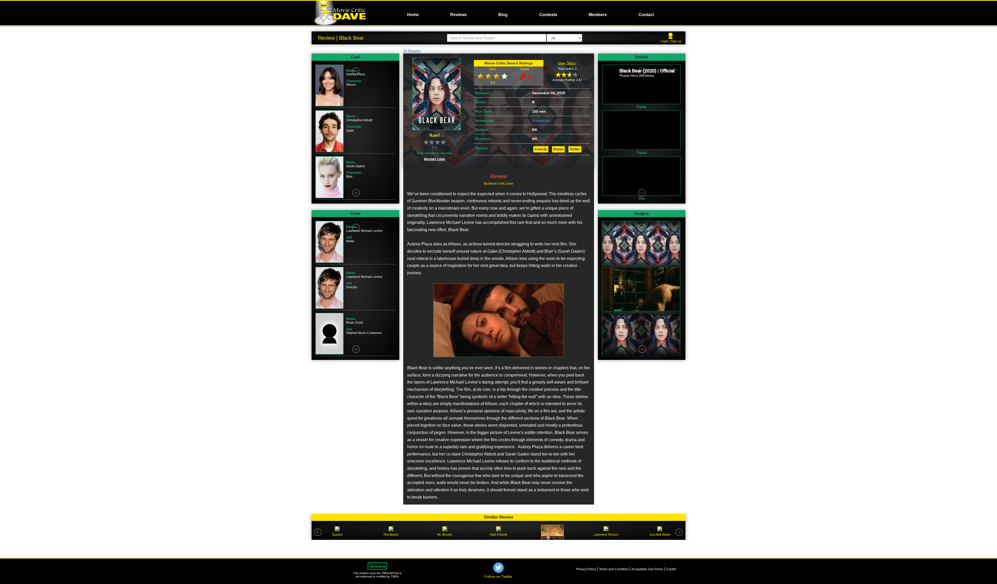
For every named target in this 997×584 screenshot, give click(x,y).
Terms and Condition (613, 569)
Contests (548, 14)
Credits (671, 569)
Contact (646, 14)
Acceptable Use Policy (647, 569)
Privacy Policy (586, 569)
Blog (503, 14)
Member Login (434, 159)
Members (598, 14)
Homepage (541, 120)
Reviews (458, 14)
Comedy (541, 149)
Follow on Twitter (498, 576)
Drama (558, 149)
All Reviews (412, 51)
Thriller (575, 149)
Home (413, 14)
